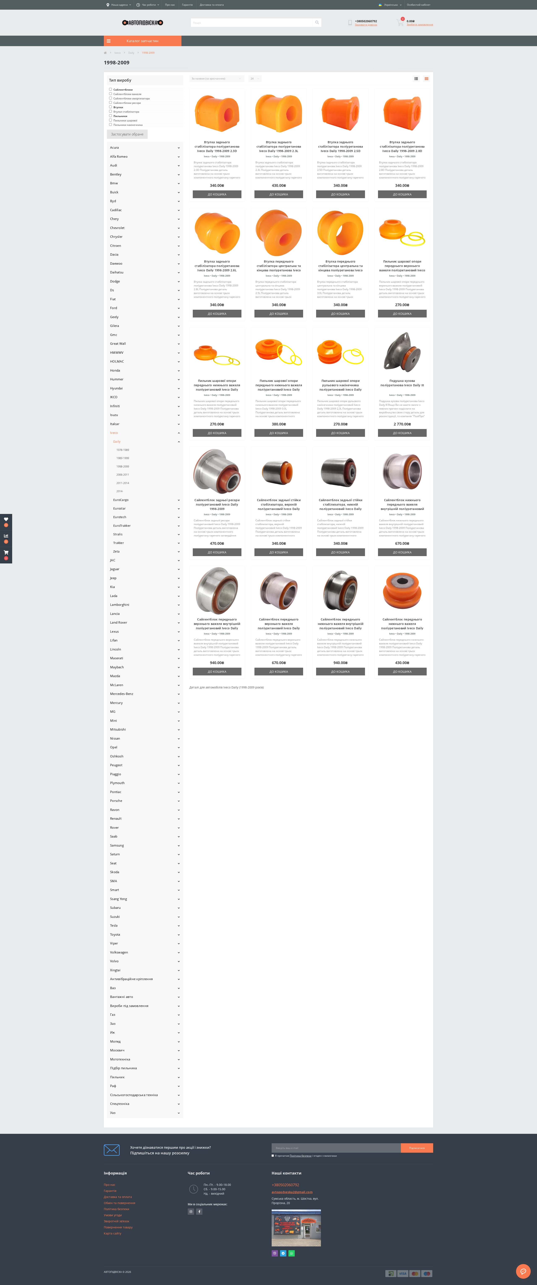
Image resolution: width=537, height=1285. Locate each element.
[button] (6, 555)
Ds (112, 290)
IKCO (113, 397)
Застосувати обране (127, 134)
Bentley (115, 174)
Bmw (114, 183)
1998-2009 (122, 466)
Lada (113, 596)
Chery (114, 219)
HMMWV (117, 352)
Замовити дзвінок (366, 24)
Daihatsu (116, 272)
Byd (113, 201)
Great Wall (118, 343)
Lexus (114, 631)
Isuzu (114, 415)
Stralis (118, 534)
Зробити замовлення (420, 24)
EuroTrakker (122, 526)
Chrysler (116, 236)
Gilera (114, 326)
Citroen (115, 245)
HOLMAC (117, 361)
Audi (113, 165)
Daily (131, 53)
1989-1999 (122, 458)
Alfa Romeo (119, 156)
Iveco (118, 53)
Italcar (114, 424)
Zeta (116, 551)
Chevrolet (117, 228)
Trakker (118, 543)
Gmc (113, 335)
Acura (114, 147)
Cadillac (116, 210)
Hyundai (116, 388)
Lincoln (115, 649)
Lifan (114, 640)
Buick (114, 192)
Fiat (113, 299)
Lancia (115, 613)
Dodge (115, 281)
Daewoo (116, 263)
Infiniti (115, 406)
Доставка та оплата (212, 5)
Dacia (114, 254)
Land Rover (118, 622)
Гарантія (187, 5)
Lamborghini (119, 604)
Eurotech (119, 517)
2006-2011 (122, 474)
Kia (112, 587)
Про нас (170, 5)
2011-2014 (122, 483)
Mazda (115, 676)
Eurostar (119, 508)
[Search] (317, 22)
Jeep (113, 578)
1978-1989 (122, 450)
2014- (119, 491)
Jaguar (115, 569)
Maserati (116, 658)
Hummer (117, 379)
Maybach (117, 667)
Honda (115, 370)
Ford (113, 308)
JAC (112, 560)
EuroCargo (121, 500)
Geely (114, 317)
